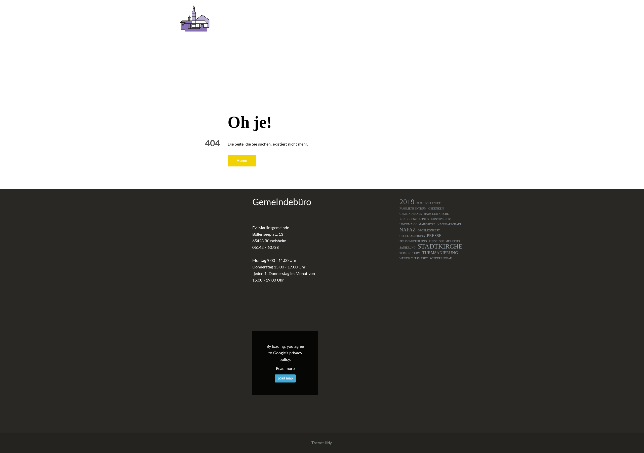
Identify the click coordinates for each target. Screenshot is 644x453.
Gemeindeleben (324, 19)
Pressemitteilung (413, 241)
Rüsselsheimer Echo (444, 241)
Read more (285, 369)
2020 (420, 203)
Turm (416, 253)
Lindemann (408, 224)
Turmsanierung (440, 253)
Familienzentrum (412, 208)
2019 (407, 201)
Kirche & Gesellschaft (414, 19)
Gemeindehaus (410, 214)
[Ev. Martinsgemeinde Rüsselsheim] (195, 18)
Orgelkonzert (429, 230)
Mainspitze (427, 224)
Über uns (288, 19)
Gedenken (436, 208)
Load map (285, 378)
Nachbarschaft (449, 224)
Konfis (424, 219)
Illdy (328, 443)
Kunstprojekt (441, 219)
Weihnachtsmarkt (413, 258)
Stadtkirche (440, 246)
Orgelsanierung (412, 236)
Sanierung (407, 247)
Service (454, 19)
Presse (434, 235)
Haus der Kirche (436, 214)
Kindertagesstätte (369, 19)
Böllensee (433, 203)
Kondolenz (408, 219)
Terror (404, 253)
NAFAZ (407, 229)
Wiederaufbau (441, 258)
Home (241, 161)
